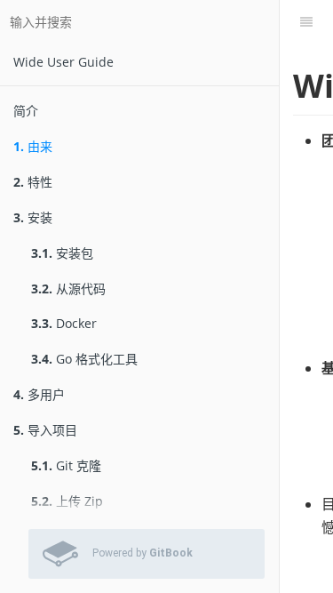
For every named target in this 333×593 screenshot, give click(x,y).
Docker (64, 323)
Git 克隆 (66, 465)
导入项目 (45, 429)
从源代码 (68, 288)
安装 (32, 217)
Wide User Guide (63, 61)
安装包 (62, 252)
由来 (32, 146)
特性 (32, 181)
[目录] (306, 22)
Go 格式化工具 (84, 358)
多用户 (39, 394)
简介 (25, 110)
